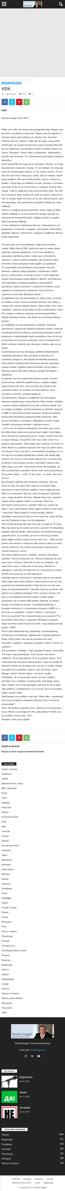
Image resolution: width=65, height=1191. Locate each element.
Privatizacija (7, 936)
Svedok (5, 984)
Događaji (5, 802)
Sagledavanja (8, 979)
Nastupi (5, 879)
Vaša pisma (7, 1008)
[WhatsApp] (26, 102)
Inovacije (6, 831)
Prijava (37, 1182)
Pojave (5, 903)
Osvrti (4, 893)
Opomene (6, 884)
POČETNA (16, 1179)
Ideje (4, 826)
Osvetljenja (7, 888)
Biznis (4, 793)
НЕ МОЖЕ (25, 1107)
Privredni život (8, 946)
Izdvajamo (6, 850)
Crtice (4, 798)
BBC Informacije (9, 788)
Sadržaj (13, 80)
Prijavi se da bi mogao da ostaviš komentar (23, 751)
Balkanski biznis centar (12, 783)
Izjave (4, 855)
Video (4, 1012)
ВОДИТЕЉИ (26, 1077)
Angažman (6, 774)
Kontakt (50, 1179)
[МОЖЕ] (9, 1097)
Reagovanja (7, 965)
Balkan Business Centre (21, 1182)
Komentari (23, 80)
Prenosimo (6, 922)
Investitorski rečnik (10, 845)
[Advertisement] (32, 43)
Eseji (4, 822)
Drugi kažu (6, 807)
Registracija (48, 1182)
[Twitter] (12, 102)
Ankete (5, 779)
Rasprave (6, 960)
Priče (4, 927)
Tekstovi (5, 989)
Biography (39, 1179)
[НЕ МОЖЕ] (9, 1112)
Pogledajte (6, 898)
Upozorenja (7, 1003)
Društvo (5, 812)
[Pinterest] (19, 102)
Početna (5, 80)
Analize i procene (9, 769)
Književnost (7, 860)
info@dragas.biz (38, 1050)
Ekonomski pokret (10, 817)
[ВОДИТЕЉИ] (9, 1082)
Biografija (27, 1179)
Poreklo (5, 912)
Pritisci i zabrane (9, 931)
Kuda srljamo (8, 869)
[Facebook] (5, 102)
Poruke (5, 917)
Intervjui (5, 836)
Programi (6, 955)
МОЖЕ (23, 1092)
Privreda (5, 941)
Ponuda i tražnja (9, 907)
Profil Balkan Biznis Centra (14, 950)
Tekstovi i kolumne (10, 993)
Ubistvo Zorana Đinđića (12, 998)
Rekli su (5, 969)
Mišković (6, 874)
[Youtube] (39, 1056)
